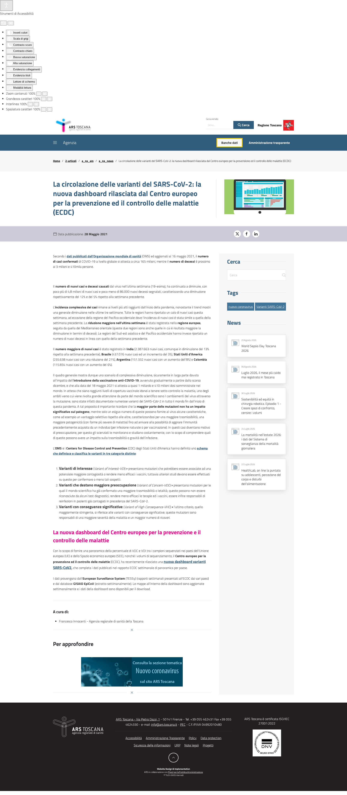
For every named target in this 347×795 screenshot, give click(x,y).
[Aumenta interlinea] (36, 104)
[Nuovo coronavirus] (132, 672)
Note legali (191, 745)
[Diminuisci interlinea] (30, 104)
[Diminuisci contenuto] (38, 94)
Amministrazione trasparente (269, 142)
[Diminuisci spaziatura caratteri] (43, 109)
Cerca (245, 125)
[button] (55, 143)
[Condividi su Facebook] (246, 233)
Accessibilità (134, 738)
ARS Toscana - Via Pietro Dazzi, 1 (138, 719)
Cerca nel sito (212, 119)
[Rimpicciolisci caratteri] (43, 99)
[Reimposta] (3, 23)
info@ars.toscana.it (164, 724)
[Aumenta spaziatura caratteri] (49, 109)
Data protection (211, 738)
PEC (183, 724)
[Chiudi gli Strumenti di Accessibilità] (11, 23)
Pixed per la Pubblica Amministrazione (185, 772)
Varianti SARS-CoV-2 (270, 306)
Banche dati (229, 142)
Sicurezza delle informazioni (152, 745)
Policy (193, 738)
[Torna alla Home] (73, 125)
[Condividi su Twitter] (237, 233)
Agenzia (69, 142)
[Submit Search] (284, 275)
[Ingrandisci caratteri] (49, 99)
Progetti (208, 745)
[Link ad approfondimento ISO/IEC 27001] (267, 742)
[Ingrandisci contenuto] (44, 94)
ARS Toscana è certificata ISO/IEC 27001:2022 (266, 721)
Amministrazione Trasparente (165, 738)
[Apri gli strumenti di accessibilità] (6, 5)
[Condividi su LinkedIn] (255, 233)
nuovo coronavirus (241, 306)
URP (177, 745)
